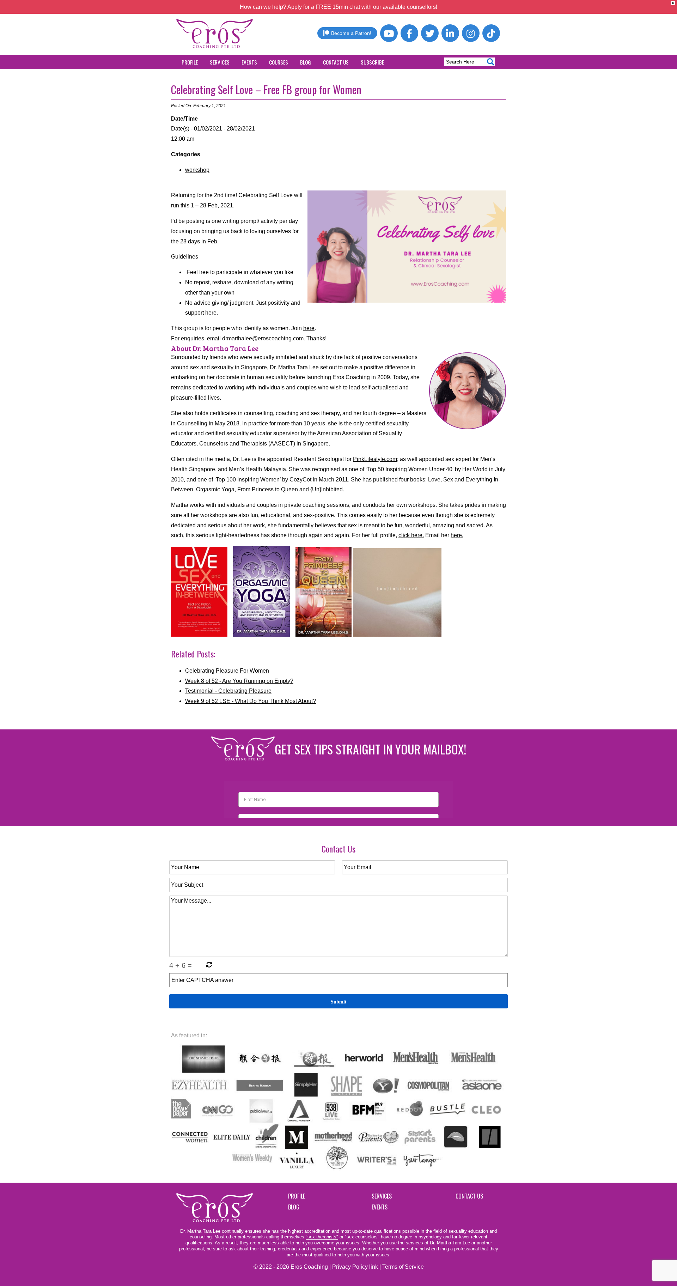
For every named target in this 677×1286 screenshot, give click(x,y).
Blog (305, 62)
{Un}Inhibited (326, 489)
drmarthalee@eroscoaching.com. (263, 338)
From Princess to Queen (267, 489)
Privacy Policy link (355, 1267)
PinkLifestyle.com (375, 459)
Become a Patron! (351, 33)
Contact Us (336, 62)
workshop (197, 170)
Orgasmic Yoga (215, 489)
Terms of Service (403, 1267)
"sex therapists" (322, 1236)
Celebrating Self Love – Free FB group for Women (266, 89)
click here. (411, 535)
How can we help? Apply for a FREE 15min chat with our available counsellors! (338, 7)
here (309, 328)
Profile (190, 62)
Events (249, 62)
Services (220, 62)
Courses (278, 62)
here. (457, 535)
